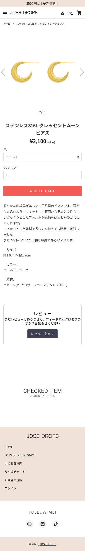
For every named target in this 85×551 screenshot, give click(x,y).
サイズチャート (15, 471)
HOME (9, 447)
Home (6, 23)
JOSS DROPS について (20, 455)
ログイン (10, 488)
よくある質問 (13, 463)
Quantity (10, 167)
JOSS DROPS (48, 544)
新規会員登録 (13, 480)
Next (81, 72)
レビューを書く (42, 333)
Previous (4, 72)
